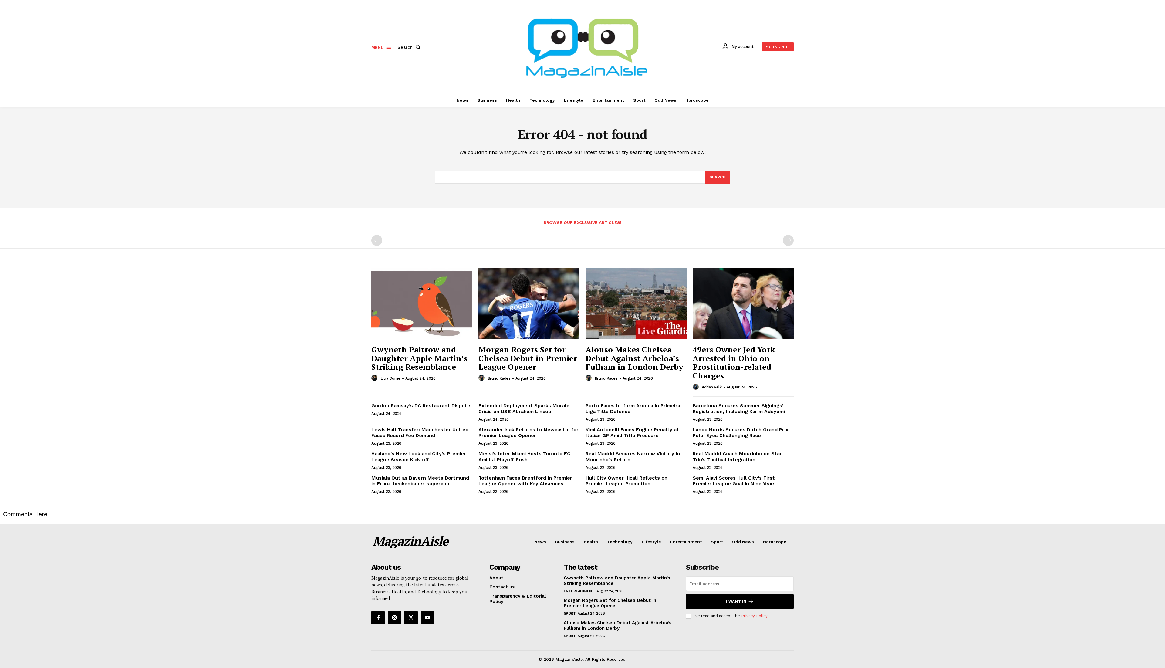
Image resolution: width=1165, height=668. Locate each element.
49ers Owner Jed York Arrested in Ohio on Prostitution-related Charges (734, 362)
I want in (736, 601)
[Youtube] (427, 617)
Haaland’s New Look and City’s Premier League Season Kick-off (418, 456)
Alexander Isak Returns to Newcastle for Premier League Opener (528, 432)
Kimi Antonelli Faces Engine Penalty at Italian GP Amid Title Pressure (632, 432)
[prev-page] (376, 240)
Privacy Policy (754, 616)
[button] (410, 47)
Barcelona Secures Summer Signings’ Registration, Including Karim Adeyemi (739, 408)
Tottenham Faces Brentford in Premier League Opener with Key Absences (525, 481)
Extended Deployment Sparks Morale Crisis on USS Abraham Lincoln (523, 408)
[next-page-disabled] (788, 240)
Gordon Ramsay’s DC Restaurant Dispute (420, 406)
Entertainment (579, 591)
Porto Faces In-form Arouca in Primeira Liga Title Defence (633, 408)
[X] (410, 617)
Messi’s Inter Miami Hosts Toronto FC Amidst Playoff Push (524, 456)
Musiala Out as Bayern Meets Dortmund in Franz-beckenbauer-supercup (420, 481)
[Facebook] (378, 617)
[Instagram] (394, 617)
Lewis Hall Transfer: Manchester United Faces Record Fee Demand (419, 432)
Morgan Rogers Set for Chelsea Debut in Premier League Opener (527, 358)
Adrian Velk (712, 387)
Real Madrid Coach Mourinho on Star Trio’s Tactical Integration (737, 456)
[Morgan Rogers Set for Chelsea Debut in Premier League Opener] (528, 303)
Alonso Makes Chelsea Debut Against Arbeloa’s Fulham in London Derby (634, 358)
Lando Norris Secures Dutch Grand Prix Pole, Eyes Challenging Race (740, 432)
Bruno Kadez (499, 378)
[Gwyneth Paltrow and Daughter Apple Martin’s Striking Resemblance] (421, 303)
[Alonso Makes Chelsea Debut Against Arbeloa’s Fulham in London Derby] (636, 303)
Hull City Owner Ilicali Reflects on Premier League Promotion (626, 481)
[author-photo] (375, 378)
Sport (570, 613)
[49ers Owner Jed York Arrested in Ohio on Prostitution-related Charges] (743, 303)
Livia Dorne (390, 378)
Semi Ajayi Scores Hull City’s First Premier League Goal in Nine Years (734, 481)
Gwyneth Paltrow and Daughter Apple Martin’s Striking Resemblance (419, 358)
